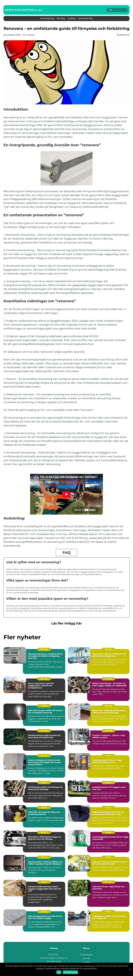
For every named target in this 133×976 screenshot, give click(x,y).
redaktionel (123, 35)
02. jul (44, 807)
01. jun (108, 911)
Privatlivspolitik (70, 972)
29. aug (44, 649)
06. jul (108, 782)
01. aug (44, 755)
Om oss (61, 18)
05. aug (44, 731)
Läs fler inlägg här (66, 623)
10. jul (44, 782)
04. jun (108, 882)
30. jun (44, 832)
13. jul (108, 755)
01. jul (108, 807)
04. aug (108, 731)
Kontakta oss (85, 18)
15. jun (108, 857)
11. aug (44, 706)
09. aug (108, 706)
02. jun (44, 911)
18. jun (44, 857)
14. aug (108, 679)
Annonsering (47, 18)
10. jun (44, 882)
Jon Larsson (29, 35)
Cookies (72, 18)
